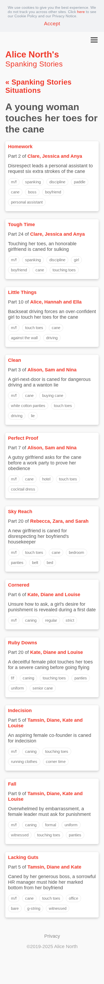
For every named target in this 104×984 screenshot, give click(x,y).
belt (35, 562)
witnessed (20, 835)
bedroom (76, 552)
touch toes (34, 327)
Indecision (20, 710)
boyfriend (53, 192)
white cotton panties (28, 405)
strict (70, 620)
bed (50, 562)
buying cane (52, 395)
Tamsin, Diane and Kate (54, 867)
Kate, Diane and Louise (53, 594)
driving (52, 337)
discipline (57, 182)
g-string (33, 908)
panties (17, 562)
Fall (12, 784)
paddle (79, 182)
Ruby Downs (22, 642)
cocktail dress (23, 489)
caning (31, 620)
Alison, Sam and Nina (52, 369)
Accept (52, 23)
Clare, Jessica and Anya (54, 156)
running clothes (24, 761)
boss (32, 192)
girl (76, 260)
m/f (14, 182)
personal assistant (27, 202)
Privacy (52, 936)
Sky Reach (20, 511)
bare (15, 908)
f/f (12, 678)
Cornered (18, 585)
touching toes (64, 270)
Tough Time (21, 224)
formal (50, 825)
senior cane (43, 688)
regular (51, 620)
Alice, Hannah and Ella (56, 302)
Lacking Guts (23, 857)
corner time (56, 761)
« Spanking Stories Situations (38, 86)
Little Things (22, 292)
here (81, 12)
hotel (46, 479)
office (73, 898)
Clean (14, 360)
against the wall (24, 337)
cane (15, 192)
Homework (20, 146)
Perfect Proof (23, 438)
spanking (33, 182)
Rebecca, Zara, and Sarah (59, 521)
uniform (17, 688)
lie (33, 415)
